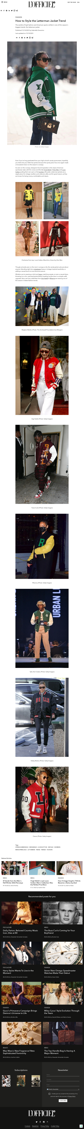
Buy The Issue (72, 2)
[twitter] (11, 11)
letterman (31, 849)
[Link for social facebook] (40, 1122)
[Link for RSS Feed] (47, 1122)
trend (38, 849)
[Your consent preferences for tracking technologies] (81, 1126)
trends (43, 849)
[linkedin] (9, 11)
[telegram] (17, 11)
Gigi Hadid (44, 278)
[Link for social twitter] (36, 1122)
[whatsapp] (14, 11)
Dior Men (56, 170)
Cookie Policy (55, 1126)
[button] (40, 1081)
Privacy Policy (71, 1096)
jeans (40, 274)
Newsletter (35, 1126)
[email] (1, 11)
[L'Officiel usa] (42, 4)
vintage (50, 847)
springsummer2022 (22, 847)
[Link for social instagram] (44, 1122)
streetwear (37, 269)
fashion (49, 849)
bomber (41, 172)
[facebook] (4, 11)
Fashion (18, 17)
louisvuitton (42, 847)
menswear (33, 847)
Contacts (27, 1126)
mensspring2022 (21, 849)
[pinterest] (6, 11)
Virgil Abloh (47, 170)
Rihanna (52, 278)
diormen (57, 847)
